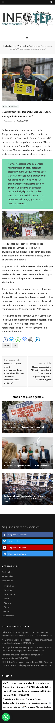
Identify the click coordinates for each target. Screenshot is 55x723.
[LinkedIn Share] (37, 339)
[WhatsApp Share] (18, 339)
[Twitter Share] (11, 339)
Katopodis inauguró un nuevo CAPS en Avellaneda (26, 465)
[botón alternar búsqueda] (51, 2)
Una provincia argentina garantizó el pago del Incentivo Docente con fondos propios (24, 428)
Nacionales (7, 572)
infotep (6, 345)
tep (15, 345)
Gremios (6, 611)
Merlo (6, 598)
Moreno (7, 603)
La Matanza (9, 594)
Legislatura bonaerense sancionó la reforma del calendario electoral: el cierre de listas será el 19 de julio (27, 499)
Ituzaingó (8, 590)
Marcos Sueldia (43, 707)
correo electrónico (11, 707)
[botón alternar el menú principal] (27, 38)
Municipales (7, 580)
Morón (7, 607)
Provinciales (10, 106)
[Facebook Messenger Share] (24, 339)
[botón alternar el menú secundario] (3, 2)
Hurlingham (9, 586)
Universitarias (8, 615)
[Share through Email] (30, 339)
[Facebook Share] (5, 339)
